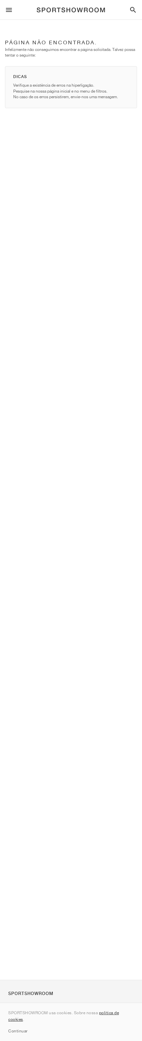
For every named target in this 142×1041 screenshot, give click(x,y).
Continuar (18, 1030)
